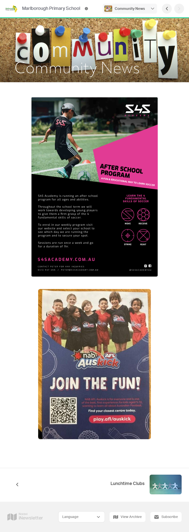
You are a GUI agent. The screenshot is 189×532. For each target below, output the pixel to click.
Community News (130, 9)
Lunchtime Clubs (127, 484)
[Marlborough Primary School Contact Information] (86, 8)
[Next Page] (179, 9)
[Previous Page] (167, 9)
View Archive (131, 517)
